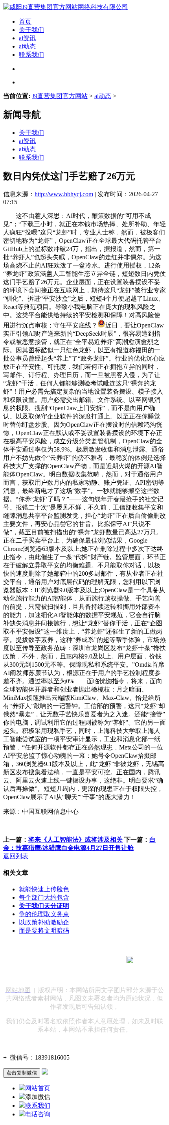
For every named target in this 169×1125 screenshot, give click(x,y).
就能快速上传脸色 (44, 889)
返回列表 (15, 856)
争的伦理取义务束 (44, 914)
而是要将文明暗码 (44, 930)
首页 (25, 21)
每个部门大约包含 (44, 897)
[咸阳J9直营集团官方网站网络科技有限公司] (65, 7)
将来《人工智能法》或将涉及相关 (75, 839)
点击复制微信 (21, 1073)
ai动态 (27, 46)
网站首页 (37, 1088)
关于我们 (31, 29)
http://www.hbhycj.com (64, 194)
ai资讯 (27, 38)
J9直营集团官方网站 (60, 96)
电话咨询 (37, 1114)
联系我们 (31, 54)
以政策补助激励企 (44, 922)
